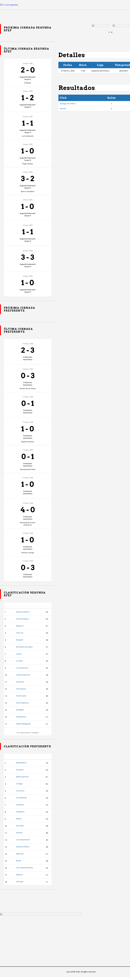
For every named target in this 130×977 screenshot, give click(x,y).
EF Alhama (20, 805)
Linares (19, 654)
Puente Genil (21, 696)
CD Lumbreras (21, 798)
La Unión (19, 661)
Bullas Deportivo (22, 777)
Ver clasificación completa (28, 732)
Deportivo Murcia (22, 846)
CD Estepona (21, 689)
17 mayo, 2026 (27, 397)
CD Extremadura (22, 619)
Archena (19, 832)
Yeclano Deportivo (23, 675)
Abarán (19, 818)
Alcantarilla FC (21, 763)
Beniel (18, 860)
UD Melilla (20, 710)
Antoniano (20, 682)
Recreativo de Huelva (24, 647)
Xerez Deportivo (22, 703)
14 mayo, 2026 (27, 343)
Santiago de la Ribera (68, 103)
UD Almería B (21, 717)
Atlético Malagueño (23, 724)
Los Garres (20, 791)
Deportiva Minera (22, 612)
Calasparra (20, 811)
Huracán (63, 108)
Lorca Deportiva (22, 668)
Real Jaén (19, 640)
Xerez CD (19, 633)
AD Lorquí (19, 825)
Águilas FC (20, 626)
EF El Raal (19, 881)
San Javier (20, 770)
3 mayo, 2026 (27, 63)
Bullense (19, 874)
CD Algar (19, 784)
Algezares (20, 853)
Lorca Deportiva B (23, 839)
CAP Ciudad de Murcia (24, 867)
